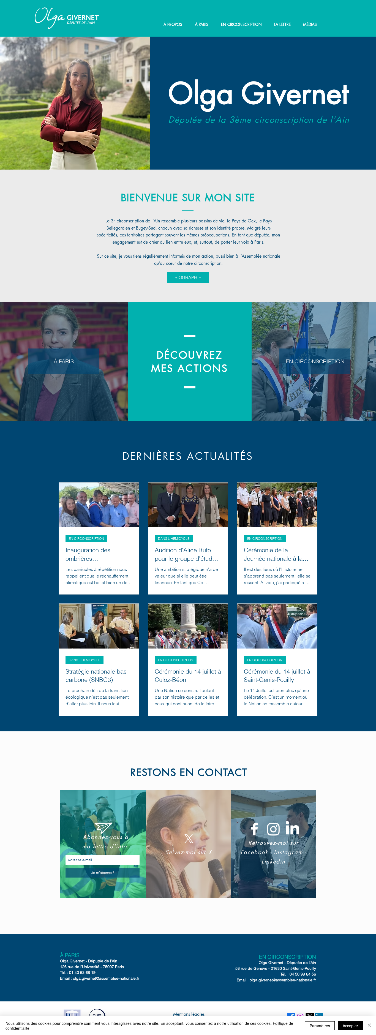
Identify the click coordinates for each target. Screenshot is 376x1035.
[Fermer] (369, 1026)
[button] (173, 24)
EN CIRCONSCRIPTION (86, 538)
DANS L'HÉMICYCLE (173, 538)
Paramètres (320, 1025)
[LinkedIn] (292, 829)
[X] (188, 838)
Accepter (350, 1025)
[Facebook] (254, 829)
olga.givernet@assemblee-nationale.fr (106, 978)
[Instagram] (273, 829)
